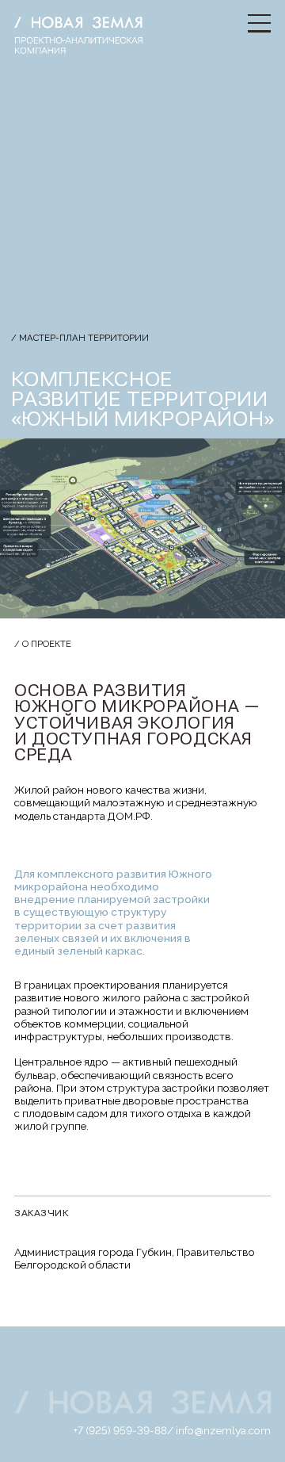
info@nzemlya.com (223, 1430)
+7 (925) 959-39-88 (120, 1430)
